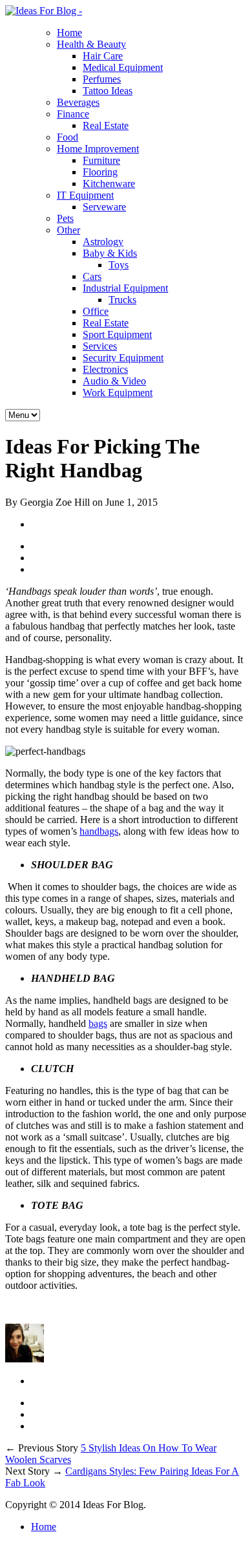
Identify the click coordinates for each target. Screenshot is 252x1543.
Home (69, 32)
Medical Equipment (123, 67)
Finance (73, 113)
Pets (65, 218)
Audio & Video (114, 380)
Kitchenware (109, 183)
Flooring (100, 171)
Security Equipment (123, 357)
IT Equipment (85, 195)
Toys (119, 264)
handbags (98, 831)
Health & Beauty (91, 44)
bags (98, 1023)
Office (96, 311)
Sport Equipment (117, 334)
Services (100, 346)
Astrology (103, 241)
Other (68, 229)
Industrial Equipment (125, 288)
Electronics (105, 369)
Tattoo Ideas (107, 90)
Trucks (122, 299)
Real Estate (106, 125)
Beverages (78, 102)
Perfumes (102, 79)
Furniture (101, 160)
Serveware (104, 206)
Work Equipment (117, 392)
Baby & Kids (110, 253)
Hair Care (103, 55)
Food (67, 137)
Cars (92, 276)
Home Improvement (98, 148)
